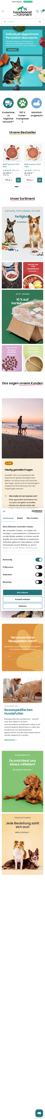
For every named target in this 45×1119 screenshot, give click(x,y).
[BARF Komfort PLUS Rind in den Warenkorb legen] (18, 180)
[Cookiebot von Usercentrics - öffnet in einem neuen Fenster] (32, 511)
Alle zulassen (22, 592)
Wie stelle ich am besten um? (23, 496)
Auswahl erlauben (22, 599)
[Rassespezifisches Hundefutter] (22, 690)
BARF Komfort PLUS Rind (11, 165)
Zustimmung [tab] (8, 518)
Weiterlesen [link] (9, 740)
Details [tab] (20, 518)
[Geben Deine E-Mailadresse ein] (38, 656)
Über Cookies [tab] (32, 518)
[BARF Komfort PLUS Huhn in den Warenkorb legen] (39, 180)
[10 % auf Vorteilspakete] (22, 317)
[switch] (38, 567)
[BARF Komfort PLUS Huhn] (33, 153)
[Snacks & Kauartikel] (12, 358)
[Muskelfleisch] (33, 275)
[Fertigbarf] (22, 234)
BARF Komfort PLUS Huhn (32, 165)
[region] (22, 58)
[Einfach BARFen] (12, 275)
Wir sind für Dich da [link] (22, 770)
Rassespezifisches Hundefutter (18, 712)
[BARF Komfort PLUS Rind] (12, 153)
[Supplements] (33, 358)
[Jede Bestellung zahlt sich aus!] (22, 844)
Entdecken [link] (22, 222)
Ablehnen (22, 606)
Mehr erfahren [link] (21, 832)
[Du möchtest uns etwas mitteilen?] (22, 781)
